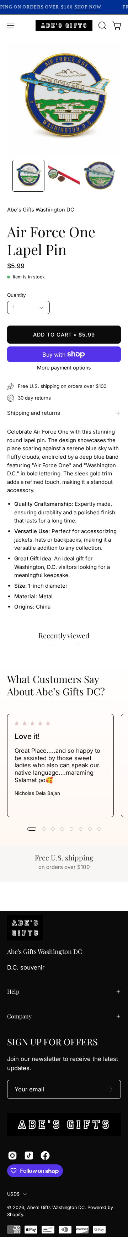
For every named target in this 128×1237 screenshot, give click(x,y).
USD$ (13, 1194)
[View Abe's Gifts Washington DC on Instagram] (12, 1155)
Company (19, 1016)
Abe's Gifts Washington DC (40, 210)
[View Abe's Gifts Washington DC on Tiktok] (28, 1155)
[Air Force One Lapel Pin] (28, 176)
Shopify (15, 1214)
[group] (64, 765)
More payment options (64, 368)
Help (13, 991)
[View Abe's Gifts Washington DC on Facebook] (45, 1155)
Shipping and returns (33, 412)
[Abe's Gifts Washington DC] (64, 25)
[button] (102, 25)
